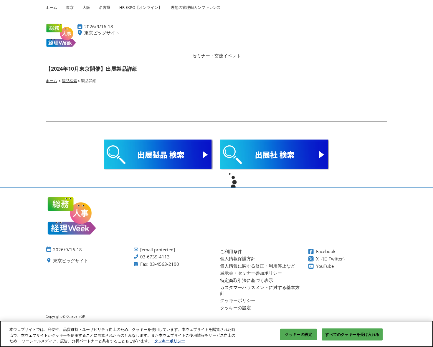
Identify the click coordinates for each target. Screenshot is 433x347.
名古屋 (104, 7)
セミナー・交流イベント (216, 56)
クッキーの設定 (298, 334)
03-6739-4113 (155, 257)
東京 (70, 7)
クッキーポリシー (169, 340)
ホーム (51, 7)
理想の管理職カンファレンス (196, 7)
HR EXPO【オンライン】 (140, 7)
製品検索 (69, 80)
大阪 (86, 7)
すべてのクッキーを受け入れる (352, 334)
